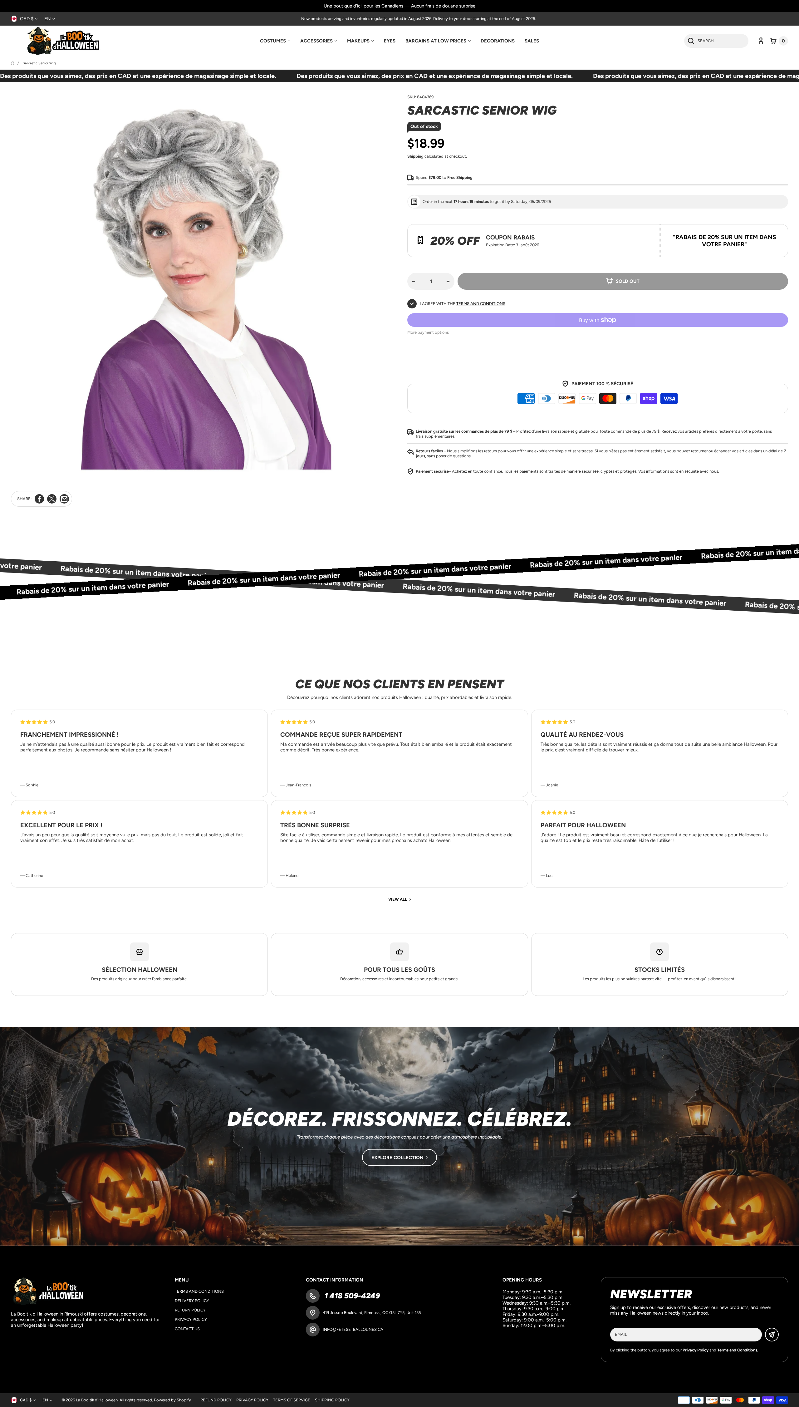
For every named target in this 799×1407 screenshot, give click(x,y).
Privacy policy (191, 1319)
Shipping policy (332, 1400)
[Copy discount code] (778, 233)
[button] (779, 41)
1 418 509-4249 (351, 1295)
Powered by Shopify (172, 1400)
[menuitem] (275, 41)
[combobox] (716, 41)
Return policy (190, 1310)
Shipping (415, 156)
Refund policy (216, 1400)
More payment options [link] (428, 332)
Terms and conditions (199, 1291)
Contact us (187, 1328)
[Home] (13, 63)
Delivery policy (192, 1300)
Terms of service (291, 1400)
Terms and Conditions (480, 303)
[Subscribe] (772, 1334)
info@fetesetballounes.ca (353, 1329)
